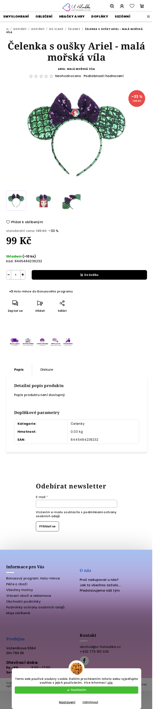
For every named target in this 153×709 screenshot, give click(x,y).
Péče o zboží (16, 584)
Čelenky (78, 423)
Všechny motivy (19, 590)
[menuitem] (16, 16)
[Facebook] (84, 660)
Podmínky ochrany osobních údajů (35, 607)
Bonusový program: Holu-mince (33, 578)
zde (110, 683)
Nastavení (67, 702)
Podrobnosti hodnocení (104, 76)
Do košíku (91, 275)
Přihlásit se (47, 526)
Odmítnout (90, 702)
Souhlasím (78, 690)
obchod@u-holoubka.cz (100, 647)
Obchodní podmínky (23, 601)
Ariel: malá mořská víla (76, 69)
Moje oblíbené (18, 613)
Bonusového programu (55, 291)
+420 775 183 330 (94, 651)
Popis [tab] (19, 369)
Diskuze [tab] (46, 369)
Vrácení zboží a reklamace (28, 595)
